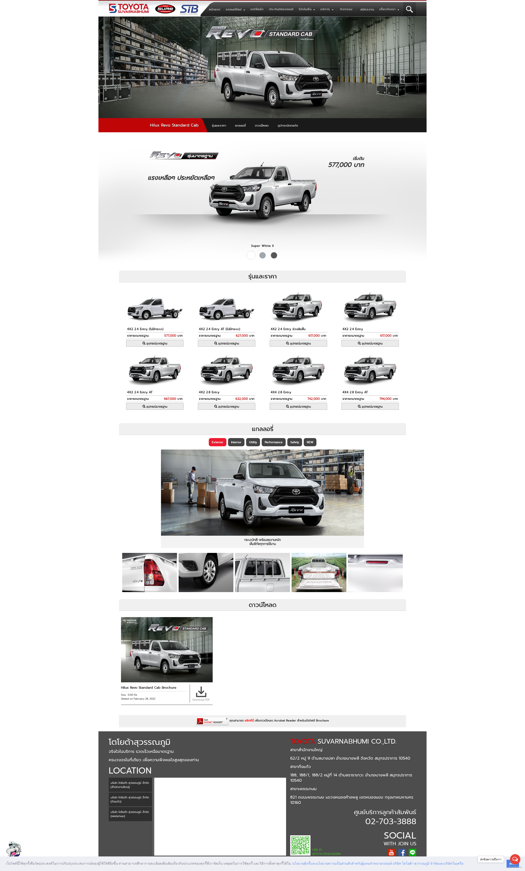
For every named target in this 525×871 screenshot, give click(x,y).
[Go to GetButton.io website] (515, 867)
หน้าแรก (214, 9)
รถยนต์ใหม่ (234, 9)
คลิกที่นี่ (249, 720)
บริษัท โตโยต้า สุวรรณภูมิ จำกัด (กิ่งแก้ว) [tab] (130, 799)
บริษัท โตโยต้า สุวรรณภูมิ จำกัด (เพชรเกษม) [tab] (130, 814)
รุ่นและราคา (219, 125)
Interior (236, 442)
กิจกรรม (346, 9)
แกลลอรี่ (240, 125)
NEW (310, 442)
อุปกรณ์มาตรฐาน (156, 343)
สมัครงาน (367, 9)
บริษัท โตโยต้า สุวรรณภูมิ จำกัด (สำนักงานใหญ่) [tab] (130, 785)
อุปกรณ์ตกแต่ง (288, 125)
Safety (294, 442)
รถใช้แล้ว (257, 9)
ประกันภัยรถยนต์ (281, 9)
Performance (274, 442)
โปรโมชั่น (306, 9)
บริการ (325, 9)
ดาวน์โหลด (262, 125)
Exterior (217, 442)
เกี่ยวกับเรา (388, 9)
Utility (253, 442)
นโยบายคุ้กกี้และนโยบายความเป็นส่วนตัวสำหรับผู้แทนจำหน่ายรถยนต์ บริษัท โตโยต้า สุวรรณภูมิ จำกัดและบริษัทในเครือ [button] (377, 863)
